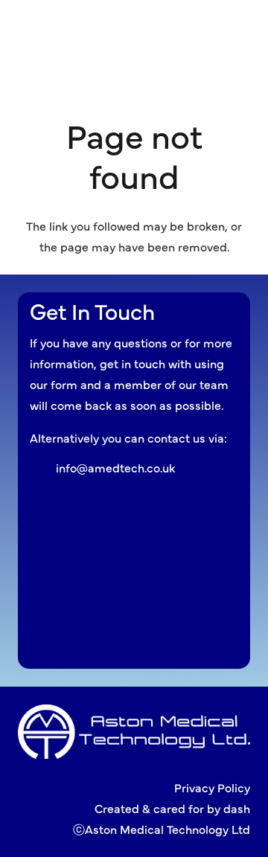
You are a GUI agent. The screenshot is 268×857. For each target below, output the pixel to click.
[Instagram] (224, 26)
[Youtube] (249, 26)
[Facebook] (198, 26)
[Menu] (158, 29)
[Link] (91, 29)
